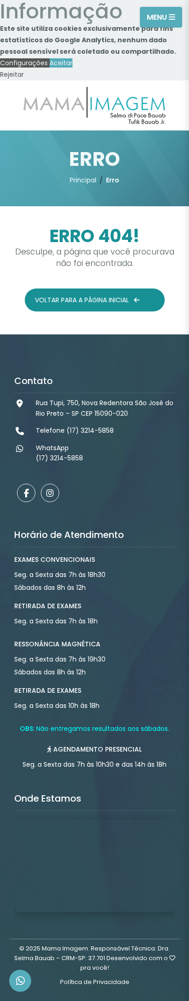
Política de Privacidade (94, 982)
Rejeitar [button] (12, 74)
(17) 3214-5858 (59, 458)
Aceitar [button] (61, 63)
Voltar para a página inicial (83, 300)
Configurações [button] (25, 63)
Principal (83, 180)
